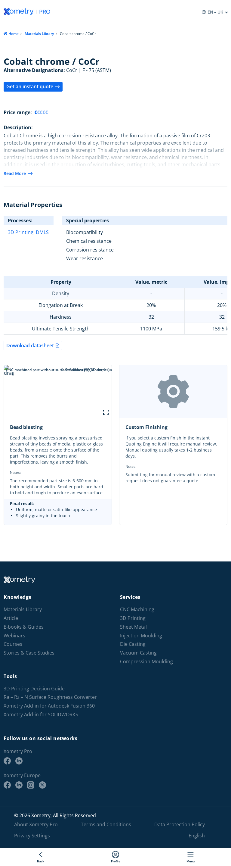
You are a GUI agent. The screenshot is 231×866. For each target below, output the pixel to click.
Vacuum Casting (138, 653)
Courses (13, 644)
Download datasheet (30, 345)
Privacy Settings (32, 835)
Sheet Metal (133, 627)
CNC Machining (137, 609)
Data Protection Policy (179, 824)
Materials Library (39, 33)
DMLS (42, 232)
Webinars (14, 636)
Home (13, 33)
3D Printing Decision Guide (34, 689)
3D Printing (133, 618)
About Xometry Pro (36, 824)
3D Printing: (22, 232)
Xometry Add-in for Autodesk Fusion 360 (49, 706)
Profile (115, 861)
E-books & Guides (24, 627)
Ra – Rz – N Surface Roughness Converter (50, 697)
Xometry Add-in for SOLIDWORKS (41, 714)
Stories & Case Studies (29, 653)
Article (11, 618)
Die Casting (133, 644)
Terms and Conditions (106, 824)
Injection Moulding (141, 636)
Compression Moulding (146, 661)
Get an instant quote (29, 86)
